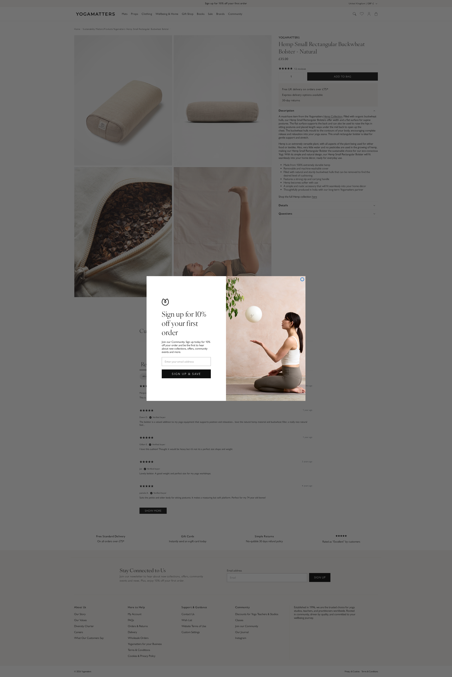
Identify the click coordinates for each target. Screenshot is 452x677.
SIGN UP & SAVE (186, 374)
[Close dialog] (302, 279)
